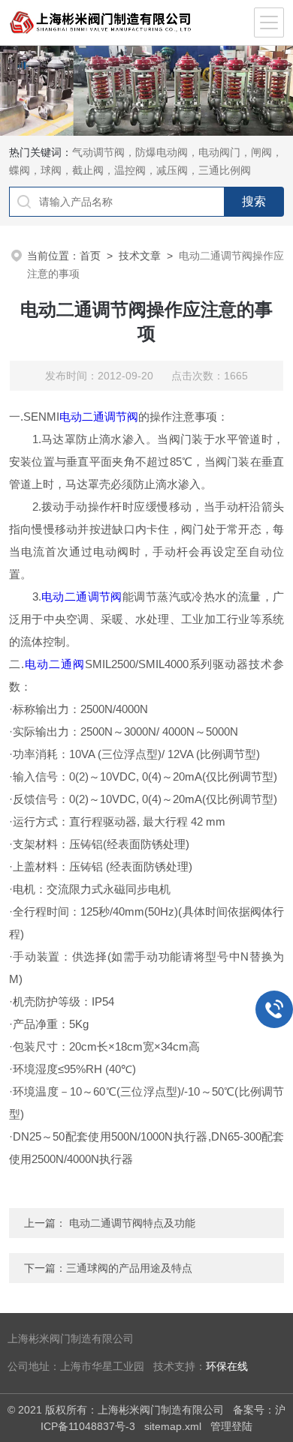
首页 (90, 256)
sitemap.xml (172, 1426)
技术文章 (140, 256)
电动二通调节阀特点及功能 (132, 1223)
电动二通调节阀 (98, 416)
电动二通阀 (54, 664)
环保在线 (227, 1366)
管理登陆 (231, 1426)
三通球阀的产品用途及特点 (129, 1268)
